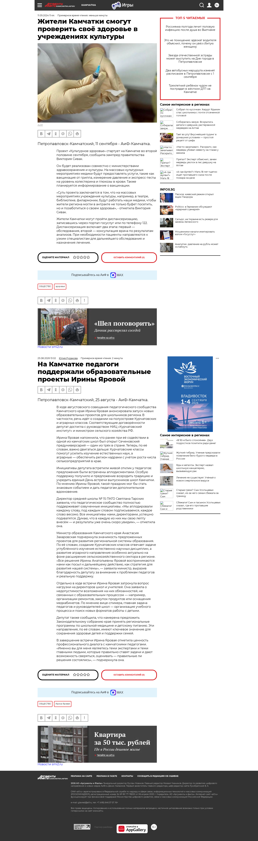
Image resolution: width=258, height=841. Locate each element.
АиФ (40, 125)
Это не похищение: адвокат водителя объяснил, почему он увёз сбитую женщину (190, 43)
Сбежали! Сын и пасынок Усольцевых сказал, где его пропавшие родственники (198, 505)
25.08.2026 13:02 (47, 358)
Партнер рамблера (103, 827)
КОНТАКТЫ (127, 776)
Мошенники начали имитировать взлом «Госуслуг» (195, 233)
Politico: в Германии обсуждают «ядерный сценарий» (193, 208)
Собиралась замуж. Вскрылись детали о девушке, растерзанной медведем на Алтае (195, 124)
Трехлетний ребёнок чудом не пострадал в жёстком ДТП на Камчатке (190, 89)
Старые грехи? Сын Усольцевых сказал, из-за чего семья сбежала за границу (197, 493)
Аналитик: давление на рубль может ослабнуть (196, 245)
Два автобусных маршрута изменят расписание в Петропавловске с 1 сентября (190, 74)
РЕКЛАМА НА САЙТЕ (81, 776)
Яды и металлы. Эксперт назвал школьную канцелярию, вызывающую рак (194, 468)
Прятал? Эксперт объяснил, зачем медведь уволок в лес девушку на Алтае (196, 162)
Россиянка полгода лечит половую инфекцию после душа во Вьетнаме (190, 28)
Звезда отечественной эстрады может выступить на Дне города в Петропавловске (190, 58)
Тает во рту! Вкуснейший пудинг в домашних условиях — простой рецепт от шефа (196, 137)
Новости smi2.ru (50, 347)
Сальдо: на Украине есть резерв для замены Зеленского (196, 220)
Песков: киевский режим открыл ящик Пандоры (194, 195)
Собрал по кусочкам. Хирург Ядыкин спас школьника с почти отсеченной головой (198, 112)
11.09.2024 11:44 (46, 15)
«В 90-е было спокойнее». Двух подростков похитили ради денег (196, 442)
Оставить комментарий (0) (129, 257)
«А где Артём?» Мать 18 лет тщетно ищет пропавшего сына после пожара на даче (196, 174)
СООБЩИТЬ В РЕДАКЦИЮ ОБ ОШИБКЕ (157, 776)
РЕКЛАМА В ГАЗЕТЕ (107, 776)
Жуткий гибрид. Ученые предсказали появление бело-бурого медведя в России (198, 455)
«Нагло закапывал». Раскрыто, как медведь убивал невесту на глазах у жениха (197, 149)
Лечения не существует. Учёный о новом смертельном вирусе (196, 479)
